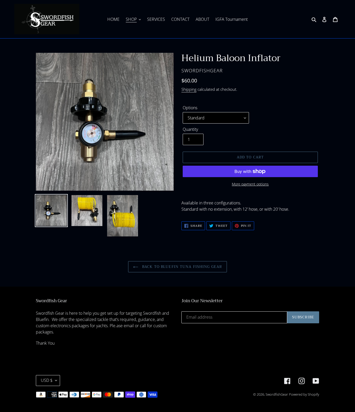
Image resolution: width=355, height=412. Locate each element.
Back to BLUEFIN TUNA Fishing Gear (181, 266)
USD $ (46, 380)
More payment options (250, 184)
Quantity (190, 129)
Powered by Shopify (304, 394)
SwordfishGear (277, 394)
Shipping (188, 89)
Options (190, 108)
